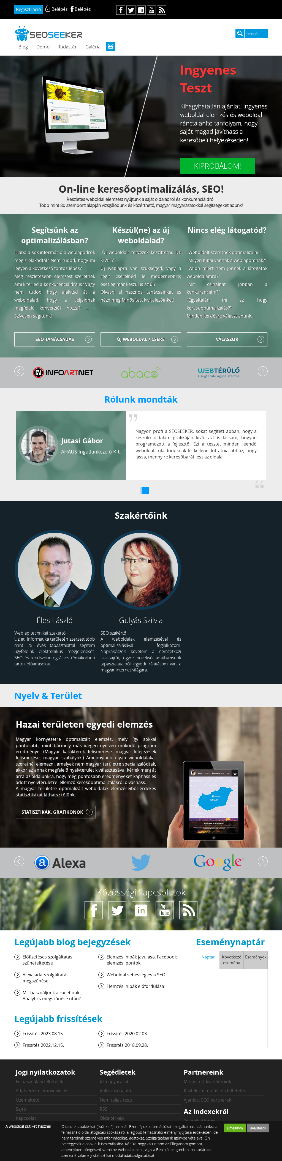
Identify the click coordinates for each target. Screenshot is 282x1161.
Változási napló (115, 1091)
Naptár (208, 957)
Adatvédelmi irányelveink (41, 1091)
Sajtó (21, 1109)
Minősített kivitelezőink (207, 1081)
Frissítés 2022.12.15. (43, 1045)
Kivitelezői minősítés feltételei (214, 1091)
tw (130, 10)
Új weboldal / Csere (141, 339)
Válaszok (227, 339)
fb (120, 10)
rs (161, 10)
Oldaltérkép (112, 1118)
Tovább (263, 371)
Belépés (83, 9)
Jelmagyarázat (114, 1081)
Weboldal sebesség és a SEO (136, 975)
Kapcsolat (26, 1118)
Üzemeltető (28, 1100)
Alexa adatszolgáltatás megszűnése (46, 978)
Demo (43, 46)
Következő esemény (232, 959)
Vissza (19, 371)
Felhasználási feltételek (39, 1081)
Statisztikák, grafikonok (52, 812)
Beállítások (258, 1128)
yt (151, 10)
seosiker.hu (48, 33)
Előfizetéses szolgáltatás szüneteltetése (47, 960)
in (141, 10)
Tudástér (67, 46)
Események (256, 957)
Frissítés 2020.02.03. (127, 1034)
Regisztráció (28, 9)
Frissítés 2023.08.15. (43, 1034)
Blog (23, 46)
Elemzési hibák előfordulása (135, 986)
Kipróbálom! (217, 166)
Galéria (93, 46)
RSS (103, 1109)
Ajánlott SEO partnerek (207, 1100)
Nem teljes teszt (116, 1100)
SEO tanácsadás (55, 339)
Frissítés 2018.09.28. (127, 1045)
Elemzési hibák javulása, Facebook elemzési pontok (142, 960)
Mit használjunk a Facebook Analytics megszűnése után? (52, 996)
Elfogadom (235, 1128)
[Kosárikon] (110, 46)
